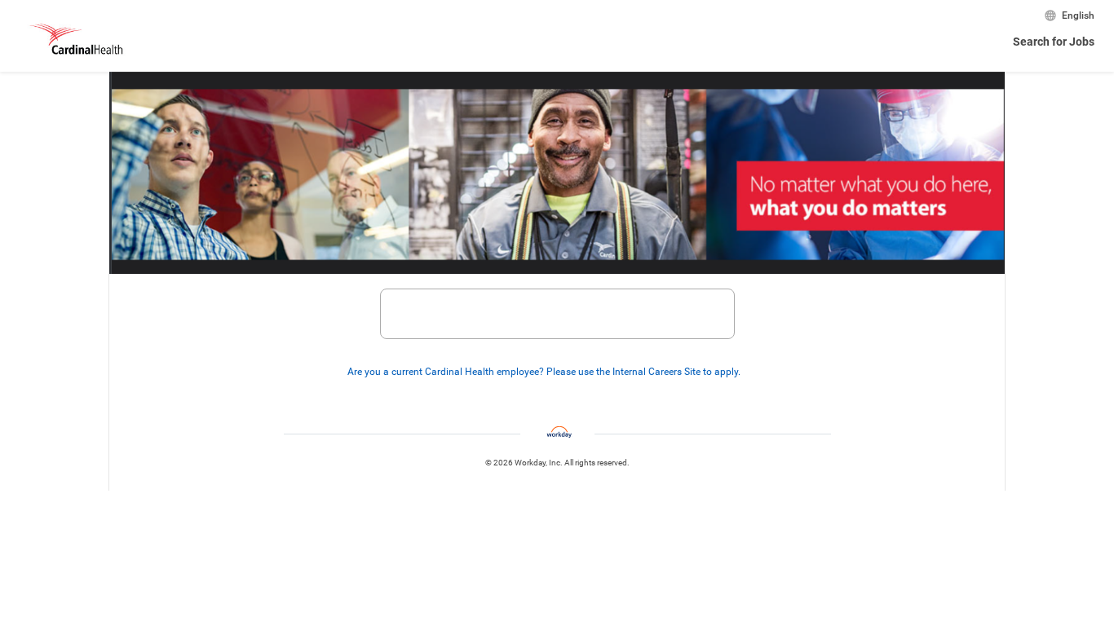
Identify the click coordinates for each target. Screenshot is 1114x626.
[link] (749, 372)
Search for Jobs (1053, 41)
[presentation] (557, 371)
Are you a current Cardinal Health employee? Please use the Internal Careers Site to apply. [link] (543, 371)
